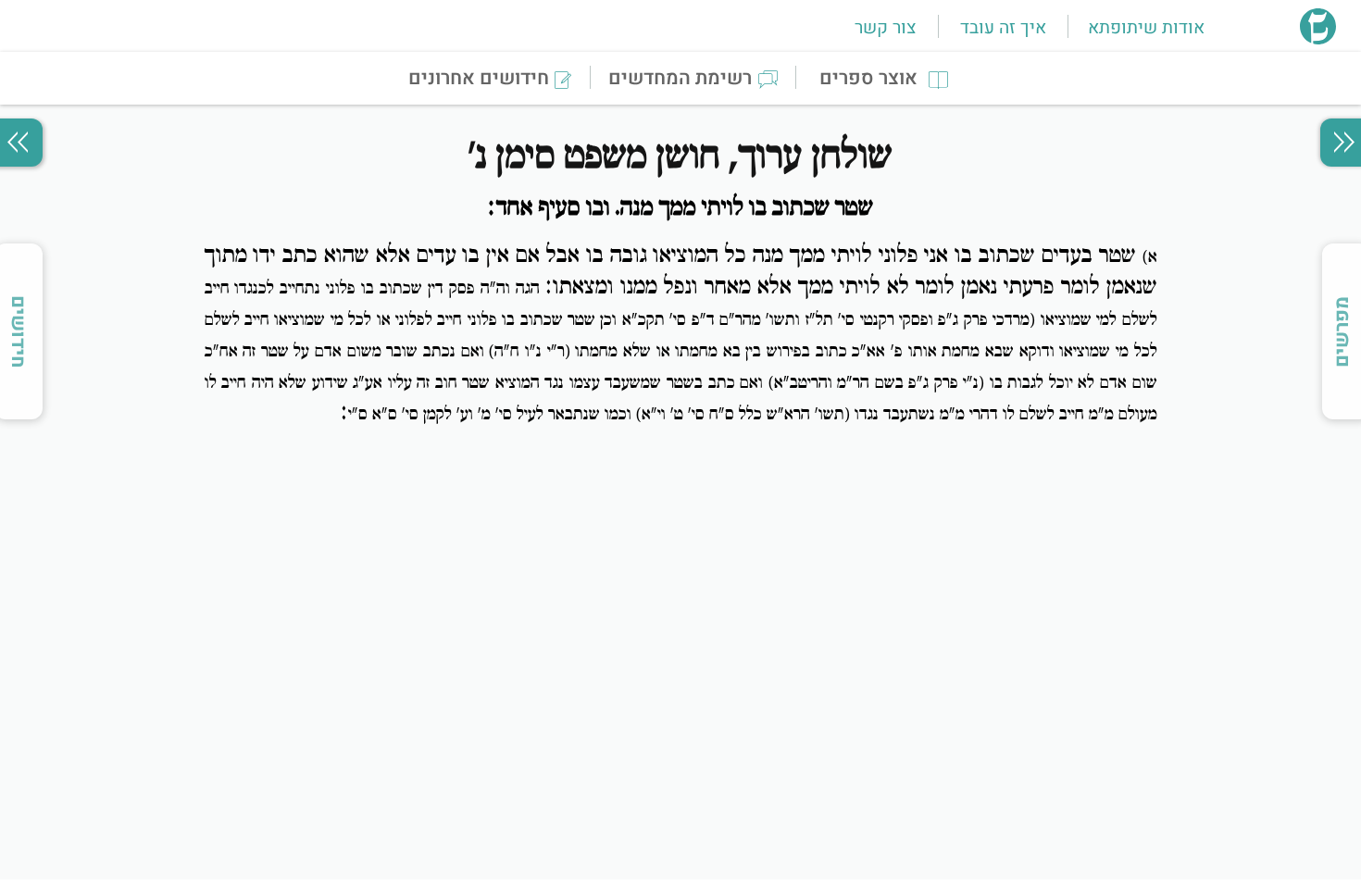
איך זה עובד (1003, 28)
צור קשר (885, 28)
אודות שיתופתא (1146, 28)
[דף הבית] (1318, 39)
